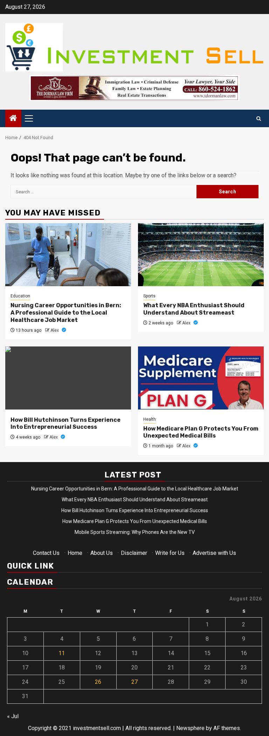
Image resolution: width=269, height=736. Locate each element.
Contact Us (46, 553)
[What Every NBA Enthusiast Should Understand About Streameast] (201, 254)
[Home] (13, 119)
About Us (101, 553)
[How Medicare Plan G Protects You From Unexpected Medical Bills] (201, 378)
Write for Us (170, 553)
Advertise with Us (214, 553)
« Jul (13, 716)
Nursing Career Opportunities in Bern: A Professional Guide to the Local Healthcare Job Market (66, 312)
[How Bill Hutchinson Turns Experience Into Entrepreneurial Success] (68, 378)
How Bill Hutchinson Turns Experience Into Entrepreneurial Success (65, 424)
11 (61, 653)
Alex (55, 330)
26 (98, 682)
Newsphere (190, 728)
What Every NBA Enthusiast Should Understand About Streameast (193, 309)
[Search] (258, 118)
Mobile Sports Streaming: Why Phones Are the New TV (135, 532)
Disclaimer (134, 553)
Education (20, 296)
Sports (149, 296)
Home (75, 553)
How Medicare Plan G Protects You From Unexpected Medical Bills (200, 432)
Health (149, 419)
